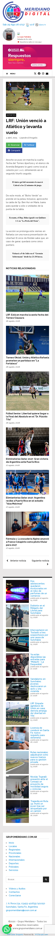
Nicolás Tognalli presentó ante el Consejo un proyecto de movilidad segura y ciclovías (39, 783)
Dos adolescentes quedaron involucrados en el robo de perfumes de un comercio (38, 588)
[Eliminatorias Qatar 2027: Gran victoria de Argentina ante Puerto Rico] (27, 455)
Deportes (11, 115)
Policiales (14, 867)
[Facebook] (39, 74)
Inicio (11, 843)
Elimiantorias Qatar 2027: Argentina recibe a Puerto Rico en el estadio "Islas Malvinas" (25, 501)
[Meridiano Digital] (26, 21)
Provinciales (15, 853)
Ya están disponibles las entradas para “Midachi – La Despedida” (38, 659)
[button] (6, 929)
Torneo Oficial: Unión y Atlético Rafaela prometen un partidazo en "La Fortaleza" (27, 360)
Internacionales (17, 860)
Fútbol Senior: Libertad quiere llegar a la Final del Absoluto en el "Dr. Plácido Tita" (27, 416)
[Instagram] (43, 74)
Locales (13, 846)
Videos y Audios (17, 888)
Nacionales (14, 856)
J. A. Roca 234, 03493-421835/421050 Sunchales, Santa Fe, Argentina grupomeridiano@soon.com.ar (25, 907)
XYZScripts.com (41, 935)
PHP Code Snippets (15, 935)
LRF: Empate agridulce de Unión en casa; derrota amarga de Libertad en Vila (38, 709)
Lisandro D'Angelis (28, 138)
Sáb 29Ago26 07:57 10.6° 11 (24, 24)
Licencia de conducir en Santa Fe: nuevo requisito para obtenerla (39, 733)
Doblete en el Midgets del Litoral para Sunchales (37, 609)
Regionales (14, 849)
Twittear (30, 145)
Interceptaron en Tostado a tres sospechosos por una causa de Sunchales (39, 635)
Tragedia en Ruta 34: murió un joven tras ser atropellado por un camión (39, 806)
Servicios (13, 870)
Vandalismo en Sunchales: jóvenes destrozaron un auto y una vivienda (38, 685)
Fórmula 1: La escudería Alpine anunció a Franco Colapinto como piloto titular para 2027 (27, 542)
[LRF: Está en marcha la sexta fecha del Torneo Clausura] (27, 311)
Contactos (14, 892)
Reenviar (15, 145)
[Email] (47, 74)
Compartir (15, 150)
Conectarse (15, 895)
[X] (35, 74)
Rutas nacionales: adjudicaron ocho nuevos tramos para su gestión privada (39, 757)
